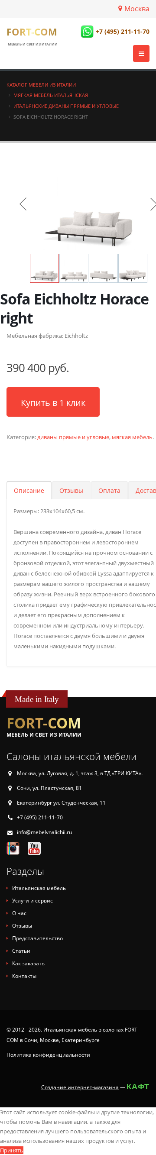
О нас (19, 913)
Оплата (109, 490)
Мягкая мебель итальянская (50, 95)
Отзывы (71, 490)
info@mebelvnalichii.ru (44, 832)
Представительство (37, 938)
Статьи (21, 950)
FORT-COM (31, 31)
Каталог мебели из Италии (41, 84)
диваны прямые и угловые (73, 437)
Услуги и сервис (32, 900)
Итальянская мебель (39, 888)
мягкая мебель (132, 437)
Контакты (24, 976)
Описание (29, 490)
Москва (137, 8)
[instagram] (13, 847)
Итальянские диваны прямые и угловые (66, 106)
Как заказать (28, 963)
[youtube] (34, 847)
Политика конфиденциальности (48, 1054)
